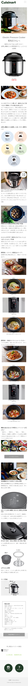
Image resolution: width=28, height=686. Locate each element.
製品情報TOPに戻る (18, 654)
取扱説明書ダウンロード (14, 634)
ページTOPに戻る (9, 654)
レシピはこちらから (14, 456)
